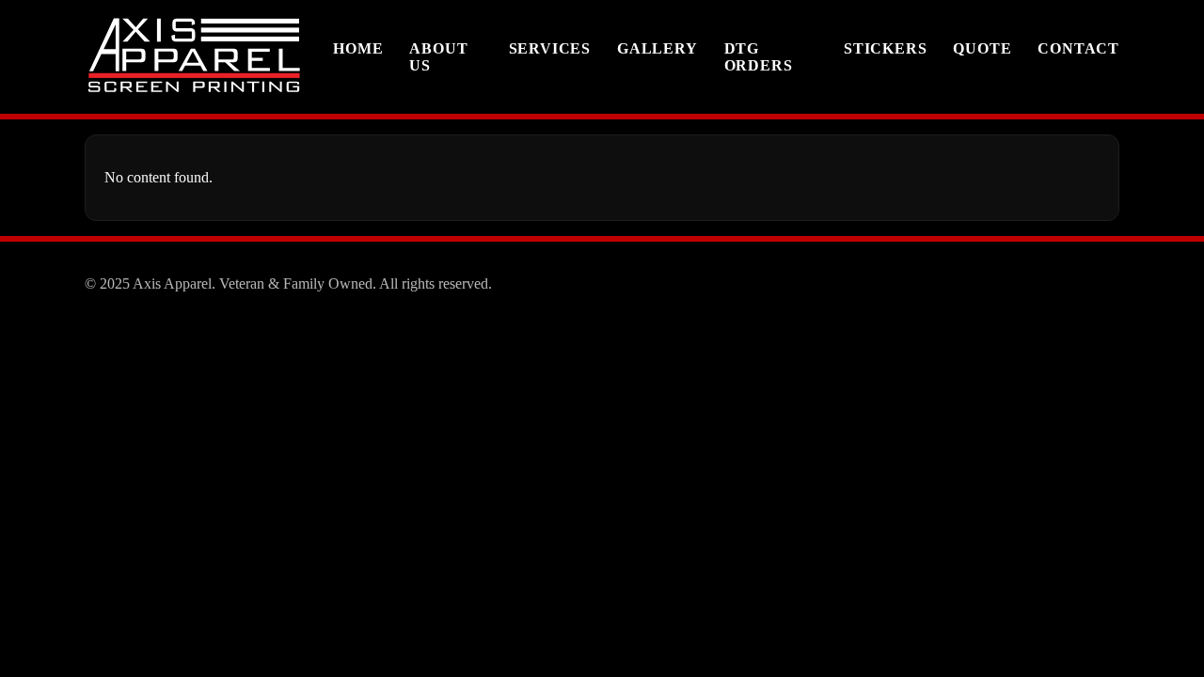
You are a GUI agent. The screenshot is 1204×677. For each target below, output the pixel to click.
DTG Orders (758, 56)
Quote (982, 48)
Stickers (885, 48)
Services (550, 48)
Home (358, 48)
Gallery (657, 48)
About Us (438, 56)
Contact (1078, 48)
